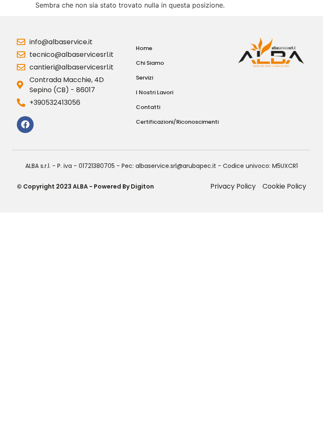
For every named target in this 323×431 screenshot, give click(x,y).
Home (144, 48)
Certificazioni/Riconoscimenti (177, 122)
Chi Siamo (150, 63)
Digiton (142, 186)
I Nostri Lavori (154, 92)
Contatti (148, 107)
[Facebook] (25, 124)
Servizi (144, 78)
